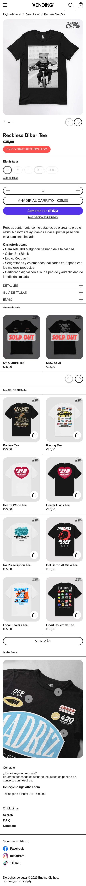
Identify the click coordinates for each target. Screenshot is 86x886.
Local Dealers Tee (21, 604)
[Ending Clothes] (43, 5)
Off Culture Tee (21, 342)
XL (39, 170)
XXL (52, 170)
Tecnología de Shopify (17, 881)
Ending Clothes (48, 877)
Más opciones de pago (43, 217)
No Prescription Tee (21, 544)
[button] (70, 5)
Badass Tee (21, 424)
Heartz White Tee (21, 484)
